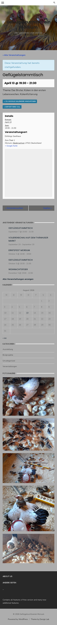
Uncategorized (9, 361)
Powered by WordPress (18, 619)
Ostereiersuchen (14, 208)
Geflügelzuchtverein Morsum (28, 24)
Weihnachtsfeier (18, 269)
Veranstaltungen (10, 366)
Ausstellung (8, 349)
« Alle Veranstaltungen (14, 55)
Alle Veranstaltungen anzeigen (18, 279)
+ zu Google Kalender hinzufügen (20, 101)
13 (27, 313)
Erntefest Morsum (19, 250)
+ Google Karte (11, 146)
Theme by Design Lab (40, 619)
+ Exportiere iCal (12, 107)
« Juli (4, 338)
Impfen (47, 208)
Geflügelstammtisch (20, 228)
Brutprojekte (8, 355)
